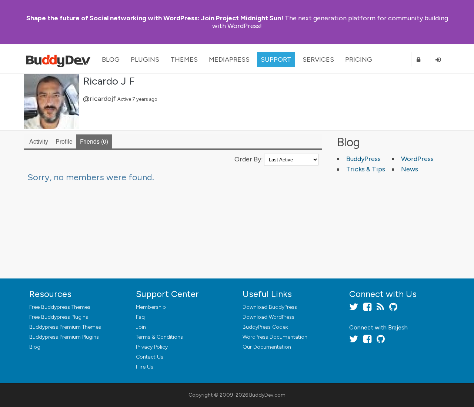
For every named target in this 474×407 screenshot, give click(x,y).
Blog (111, 59)
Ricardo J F (108, 81)
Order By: (248, 159)
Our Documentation (267, 347)
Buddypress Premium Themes (65, 327)
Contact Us (149, 357)
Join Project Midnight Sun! (154, 18)
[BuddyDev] (60, 59)
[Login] (440, 59)
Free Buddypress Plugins (58, 317)
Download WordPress (268, 317)
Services (318, 59)
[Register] (421, 59)
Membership (151, 307)
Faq (140, 317)
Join (141, 327)
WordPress (417, 159)
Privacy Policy (152, 347)
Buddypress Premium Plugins (64, 337)
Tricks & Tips (365, 169)
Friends (93, 141)
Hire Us (144, 367)
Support (276, 59)
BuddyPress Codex (265, 327)
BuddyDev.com (267, 395)
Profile (64, 141)
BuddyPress (363, 159)
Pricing (358, 59)
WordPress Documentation (275, 337)
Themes (184, 59)
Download (270, 307)
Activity (38, 141)
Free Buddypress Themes (59, 307)
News (409, 169)
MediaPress (229, 59)
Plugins (145, 59)
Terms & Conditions (159, 337)
